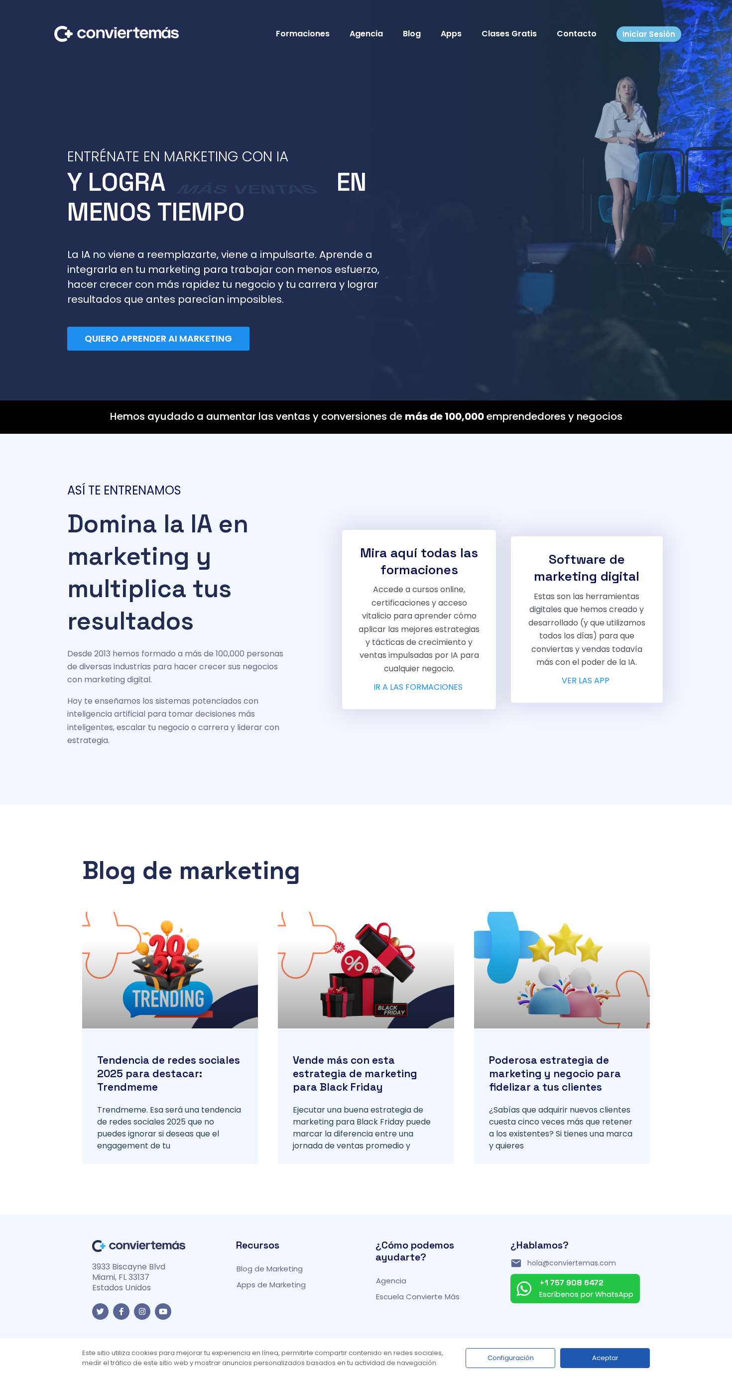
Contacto (577, 33)
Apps (451, 33)
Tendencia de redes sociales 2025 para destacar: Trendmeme (168, 1073)
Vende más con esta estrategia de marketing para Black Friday (355, 1073)
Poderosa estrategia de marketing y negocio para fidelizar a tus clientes (555, 1073)
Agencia (366, 33)
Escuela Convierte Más (418, 1296)
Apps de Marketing (271, 1284)
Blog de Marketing (270, 1268)
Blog (412, 33)
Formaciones (303, 33)
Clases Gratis (509, 33)
